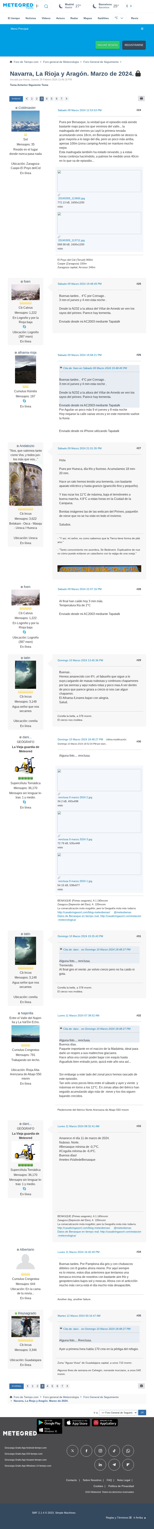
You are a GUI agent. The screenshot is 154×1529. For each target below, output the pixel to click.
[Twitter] (72, 1451)
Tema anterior (19, 84)
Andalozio (27, 446)
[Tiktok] (114, 1451)
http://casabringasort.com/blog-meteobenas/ (83, 912)
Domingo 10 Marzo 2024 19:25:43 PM (80, 936)
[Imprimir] (141, 98)
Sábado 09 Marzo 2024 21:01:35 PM (80, 448)
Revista (136, 18)
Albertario (27, 1249)
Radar (74, 18)
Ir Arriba (16, 1386)
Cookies (98, 1486)
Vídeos (46, 18)
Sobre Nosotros (92, 1480)
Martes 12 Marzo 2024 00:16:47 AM (79, 1315)
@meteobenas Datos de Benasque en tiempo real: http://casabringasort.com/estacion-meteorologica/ (99, 916)
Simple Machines (65, 1512)
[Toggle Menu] (142, 29)
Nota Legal (123, 1480)
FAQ (109, 1480)
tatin (27, 658)
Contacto (71, 1480)
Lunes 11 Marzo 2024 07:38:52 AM (78, 1015)
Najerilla (27, 1013)
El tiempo (14, 18)
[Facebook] (86, 1451)
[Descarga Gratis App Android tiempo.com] (49, 1422)
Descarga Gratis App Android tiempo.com (26, 1448)
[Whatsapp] (128, 1451)
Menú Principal (19, 28)
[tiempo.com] (18, 6)
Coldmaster (27, 108)
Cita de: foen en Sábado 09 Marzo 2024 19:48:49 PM (95, 368)
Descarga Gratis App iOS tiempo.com (23, 1454)
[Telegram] (114, 1464)
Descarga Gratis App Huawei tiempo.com (26, 1460)
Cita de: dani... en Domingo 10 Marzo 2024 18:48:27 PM (97, 949)
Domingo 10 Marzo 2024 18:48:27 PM (80, 739)
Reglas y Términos (117, 1517)
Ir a (96, 1412)
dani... (27, 737)
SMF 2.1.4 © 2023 (43, 1512)
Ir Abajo (16, 99)
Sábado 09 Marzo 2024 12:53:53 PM (80, 110)
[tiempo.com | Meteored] (20, 1432)
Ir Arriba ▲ (140, 1517)
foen (27, 281)
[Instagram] (100, 1451)
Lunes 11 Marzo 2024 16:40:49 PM (79, 1251)
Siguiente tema (38, 84)
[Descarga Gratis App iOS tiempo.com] (77, 1422)
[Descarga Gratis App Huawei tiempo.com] (105, 1422)
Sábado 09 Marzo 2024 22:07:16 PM (80, 589)
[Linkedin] (100, 1464)
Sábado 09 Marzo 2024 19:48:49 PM (80, 283)
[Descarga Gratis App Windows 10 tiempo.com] (49, 1430)
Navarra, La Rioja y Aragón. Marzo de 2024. (72, 73)
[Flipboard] (128, 1464)
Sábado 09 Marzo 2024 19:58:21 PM (80, 354)
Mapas (88, 18)
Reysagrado (27, 1313)
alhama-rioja (27, 352)
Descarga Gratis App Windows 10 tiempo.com (28, 1466)
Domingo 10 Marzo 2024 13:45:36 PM (80, 660)
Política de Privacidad (121, 1486)
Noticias (31, 18)
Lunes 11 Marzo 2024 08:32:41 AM (78, 1126)
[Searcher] (46, 6)
